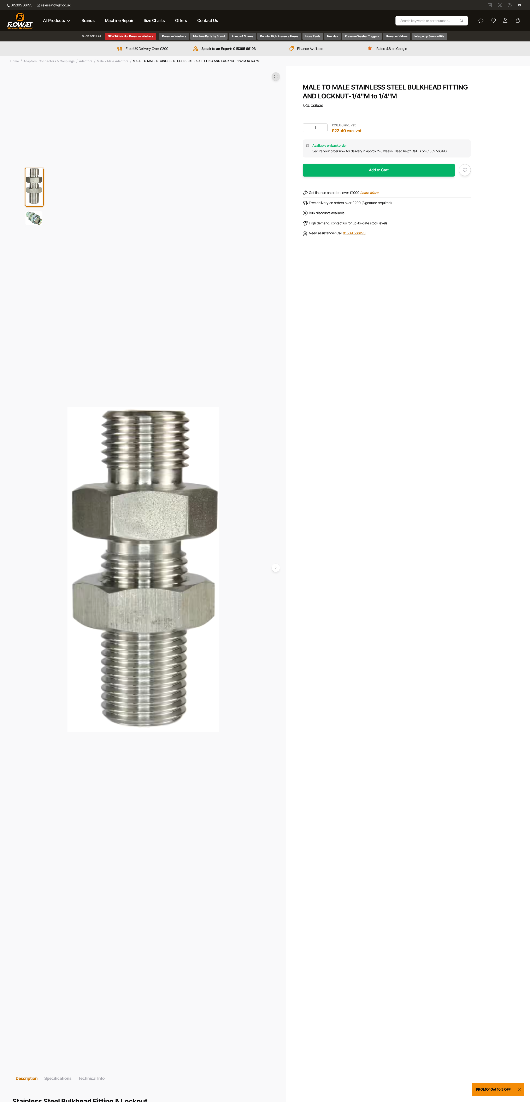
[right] (276, 568)
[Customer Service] (481, 20)
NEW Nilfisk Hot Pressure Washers (130, 36)
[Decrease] (306, 128)
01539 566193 (354, 233)
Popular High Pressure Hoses (279, 36)
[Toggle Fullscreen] (276, 76)
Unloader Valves (396, 36)
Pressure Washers (174, 36)
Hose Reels (312, 36)
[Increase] (324, 128)
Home (14, 61)
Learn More (369, 193)
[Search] (461, 20)
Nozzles (332, 36)
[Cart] (518, 20)
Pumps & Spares (242, 36)
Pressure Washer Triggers (362, 36)
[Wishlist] (493, 20)
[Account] (505, 20)
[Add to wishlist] (465, 170)
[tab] (26, 1078)
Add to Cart (379, 170)
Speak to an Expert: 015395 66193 (228, 49)
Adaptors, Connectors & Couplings (49, 61)
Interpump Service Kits (429, 36)
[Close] (519, 1089)
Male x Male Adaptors (113, 61)
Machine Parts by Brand (209, 36)
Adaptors (86, 61)
